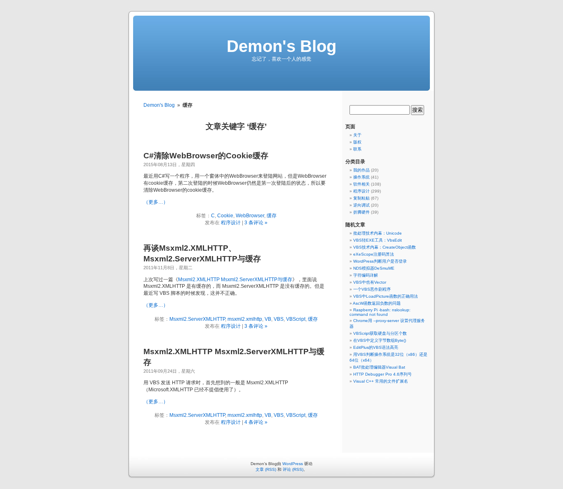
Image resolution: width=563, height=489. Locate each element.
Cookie (225, 216)
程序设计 (231, 223)
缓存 (272, 216)
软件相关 (361, 184)
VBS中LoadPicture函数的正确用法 (385, 296)
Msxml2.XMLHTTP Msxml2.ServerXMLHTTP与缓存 (235, 279)
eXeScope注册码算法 (373, 254)
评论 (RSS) (293, 469)
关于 (357, 135)
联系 (357, 149)
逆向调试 (361, 205)
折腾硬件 (361, 212)
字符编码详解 (365, 275)
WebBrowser (250, 216)
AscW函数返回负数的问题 (377, 303)
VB (268, 319)
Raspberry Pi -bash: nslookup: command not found (380, 312)
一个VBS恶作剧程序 (372, 289)
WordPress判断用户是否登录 (380, 261)
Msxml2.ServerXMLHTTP (197, 319)
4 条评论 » (255, 422)
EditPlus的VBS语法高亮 (375, 347)
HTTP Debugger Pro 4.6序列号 (382, 374)
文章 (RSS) (266, 469)
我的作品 (361, 170)
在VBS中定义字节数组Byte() (379, 340)
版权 (357, 142)
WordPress (292, 463)
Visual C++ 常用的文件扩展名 (380, 381)
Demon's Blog (281, 46)
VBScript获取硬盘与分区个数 (380, 333)
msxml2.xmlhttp (245, 319)
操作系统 (361, 177)
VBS (279, 319)
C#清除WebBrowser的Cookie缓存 (205, 155)
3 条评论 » (255, 223)
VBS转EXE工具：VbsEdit (377, 240)
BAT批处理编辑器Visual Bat (379, 367)
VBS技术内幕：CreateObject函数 (384, 247)
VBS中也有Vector (369, 282)
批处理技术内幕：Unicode (377, 233)
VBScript (295, 319)
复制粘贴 (361, 198)
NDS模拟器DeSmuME (373, 268)
